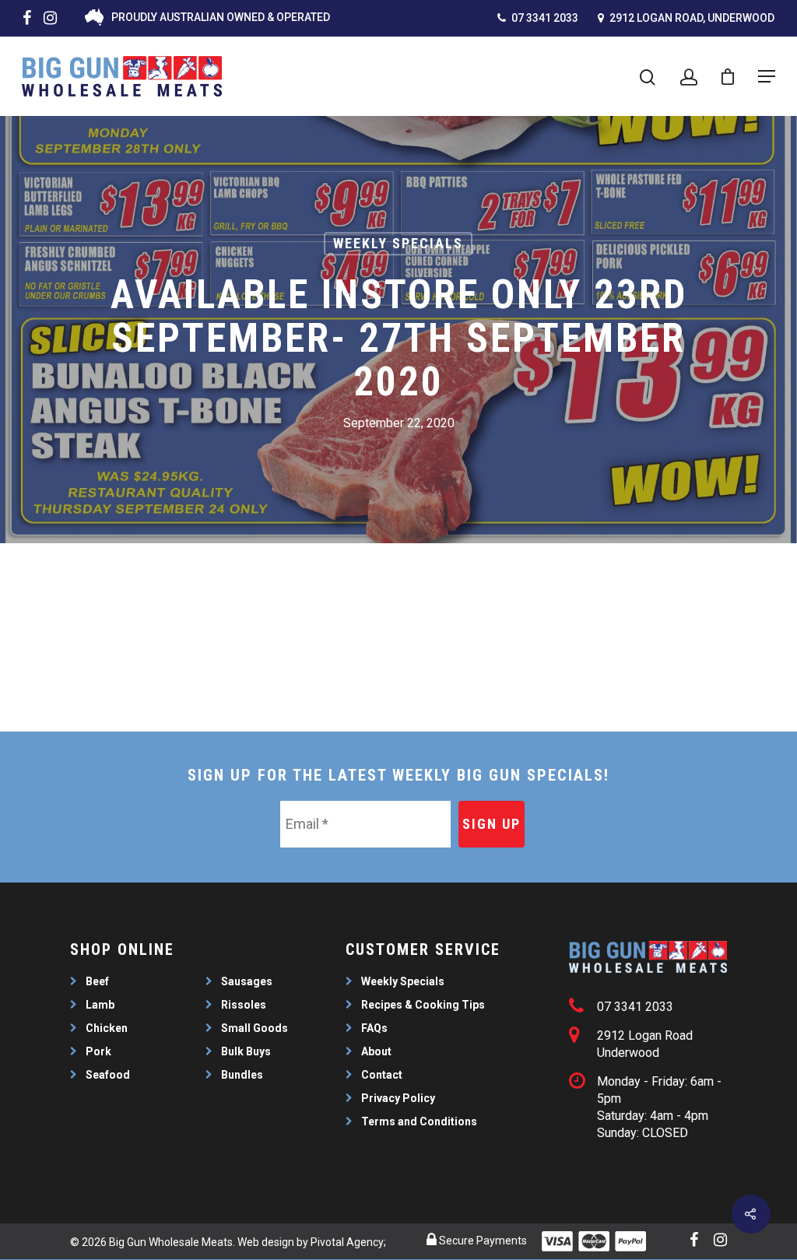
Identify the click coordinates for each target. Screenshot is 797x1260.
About (376, 1051)
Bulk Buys (246, 1051)
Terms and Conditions (419, 1121)
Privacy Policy (398, 1098)
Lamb (100, 1005)
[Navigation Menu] (766, 76)
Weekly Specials (398, 243)
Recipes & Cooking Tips (423, 1005)
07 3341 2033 (543, 18)
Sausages (246, 981)
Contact (381, 1075)
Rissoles (243, 1005)
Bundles (242, 1075)
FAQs (374, 1028)
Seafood (108, 1075)
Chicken (107, 1028)
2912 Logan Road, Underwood (690, 18)
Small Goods (254, 1028)
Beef (97, 981)
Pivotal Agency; (348, 1242)
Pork (98, 1051)
